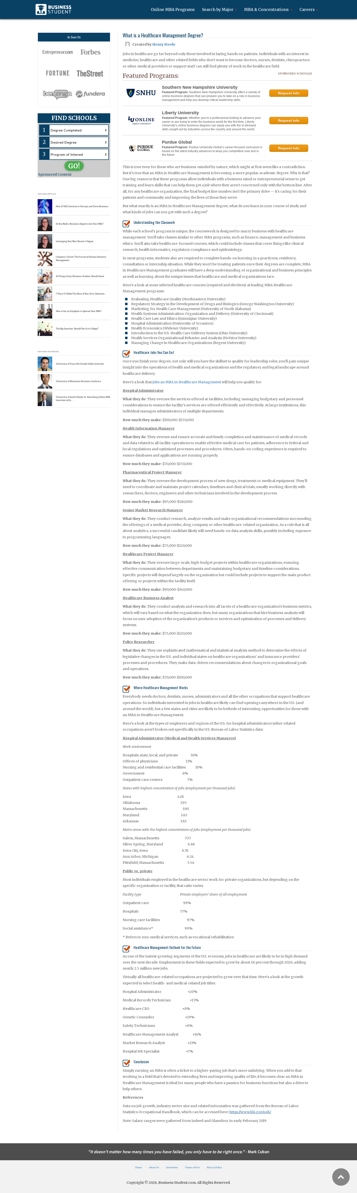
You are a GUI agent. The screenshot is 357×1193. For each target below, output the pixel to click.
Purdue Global (177, 142)
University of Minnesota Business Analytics (78, 381)
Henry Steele (163, 44)
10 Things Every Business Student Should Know (80, 276)
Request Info (288, 93)
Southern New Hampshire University (200, 87)
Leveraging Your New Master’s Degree (74, 241)
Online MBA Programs (173, 9)
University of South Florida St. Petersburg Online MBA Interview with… (83, 398)
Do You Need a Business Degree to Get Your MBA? (79, 224)
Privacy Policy (214, 1167)
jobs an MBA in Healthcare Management (187, 382)
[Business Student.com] (53, 9)
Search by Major (218, 9)
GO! (74, 166)
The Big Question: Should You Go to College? (77, 328)
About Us (154, 1167)
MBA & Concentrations (267, 9)
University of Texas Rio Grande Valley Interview (80, 364)
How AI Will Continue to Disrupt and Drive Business (82, 206)
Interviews (172, 1167)
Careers (307, 9)
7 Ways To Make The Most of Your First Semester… (81, 294)
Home (138, 1167)
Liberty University (180, 112)
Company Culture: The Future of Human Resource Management (81, 258)
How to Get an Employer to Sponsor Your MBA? (79, 311)
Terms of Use (192, 1167)
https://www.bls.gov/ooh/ (250, 1112)
